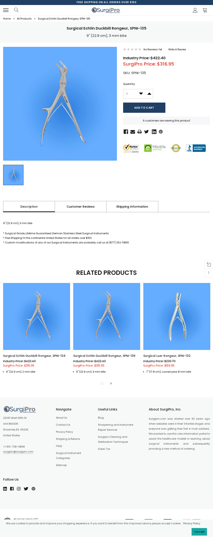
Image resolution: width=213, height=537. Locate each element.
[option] (106, 2)
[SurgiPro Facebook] (125, 131)
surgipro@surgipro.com (18, 451)
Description (29, 207)
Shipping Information (132, 207)
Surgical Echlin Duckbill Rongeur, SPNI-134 (34, 356)
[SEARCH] (16, 10)
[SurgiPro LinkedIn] (153, 131)
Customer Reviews (81, 207)
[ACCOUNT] (194, 10)
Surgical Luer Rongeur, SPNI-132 (167, 356)
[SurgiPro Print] (139, 131)
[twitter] (26, 489)
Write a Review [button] (177, 49)
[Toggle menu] (6, 10)
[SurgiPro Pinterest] (160, 131)
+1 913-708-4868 (14, 446)
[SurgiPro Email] (132, 131)
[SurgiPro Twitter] (146, 131)
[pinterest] (33, 489)
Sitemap (61, 465)
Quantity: (129, 84)
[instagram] (19, 489)
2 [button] (111, 383)
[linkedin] (5, 489)
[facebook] (12, 489)
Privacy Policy (191, 523)
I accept (199, 531)
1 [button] (102, 383)
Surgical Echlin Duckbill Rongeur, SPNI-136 (104, 356)
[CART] (206, 10)
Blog (101, 417)
